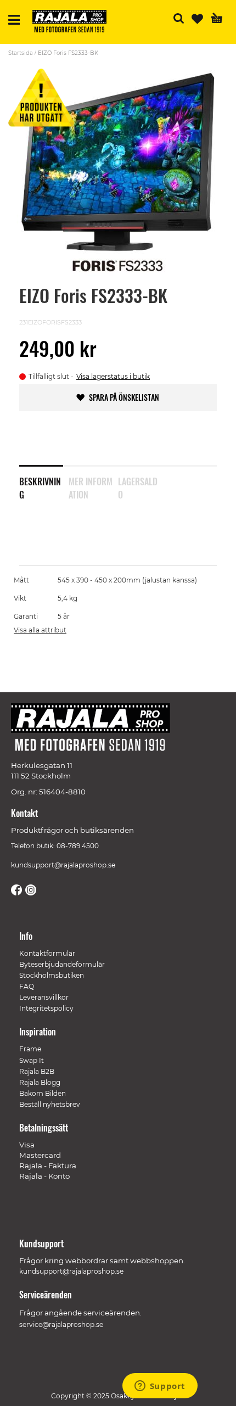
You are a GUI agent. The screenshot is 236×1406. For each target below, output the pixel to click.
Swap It (31, 1060)
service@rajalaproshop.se (61, 1324)
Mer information (91, 486)
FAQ (26, 986)
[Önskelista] (197, 19)
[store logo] (73, 23)
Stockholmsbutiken (51, 975)
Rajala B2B (36, 1071)
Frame (30, 1049)
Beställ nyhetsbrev (49, 1104)
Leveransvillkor (44, 997)
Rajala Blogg (39, 1082)
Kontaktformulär (47, 953)
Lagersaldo (138, 486)
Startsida (20, 53)
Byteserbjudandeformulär (62, 964)
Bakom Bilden (42, 1093)
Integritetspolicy (46, 1008)
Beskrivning (40, 486)
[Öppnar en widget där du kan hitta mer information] (160, 1387)
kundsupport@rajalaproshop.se (63, 865)
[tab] (44, 481)
